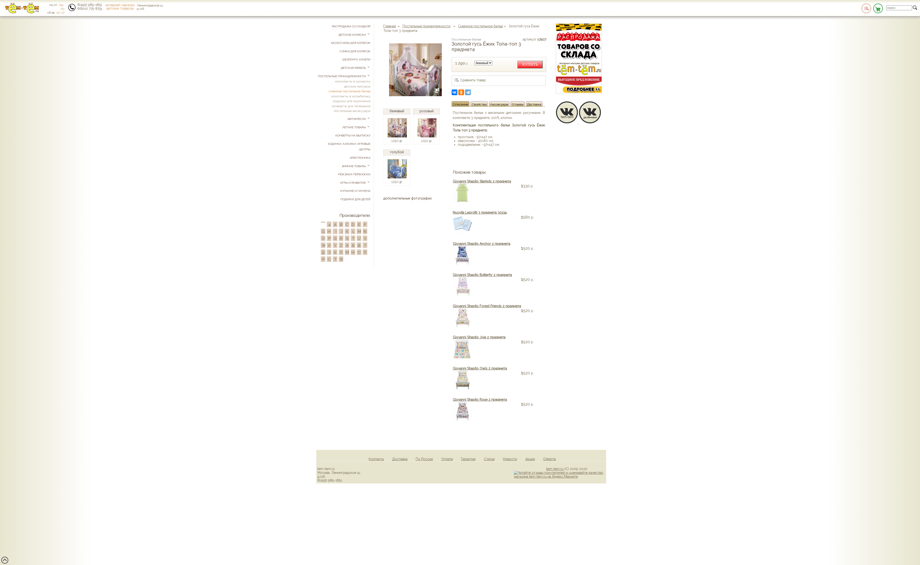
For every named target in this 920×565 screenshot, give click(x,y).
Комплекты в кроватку (352, 81)
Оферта (549, 459)
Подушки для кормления (351, 101)
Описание (460, 104)
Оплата (447, 459)
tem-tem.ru (555, 469)
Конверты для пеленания (351, 106)
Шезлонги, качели (356, 59)
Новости (510, 459)
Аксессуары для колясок (350, 43)
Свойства (479, 104)
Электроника (360, 157)
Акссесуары (499, 104)
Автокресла (357, 119)
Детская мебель (354, 68)
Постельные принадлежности (426, 26)
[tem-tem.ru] (22, 12)
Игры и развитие (353, 182)
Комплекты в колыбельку (350, 96)
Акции (530, 459)
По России (424, 459)
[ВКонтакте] (454, 92)
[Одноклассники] (461, 92)
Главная (389, 26)
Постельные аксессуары (352, 111)
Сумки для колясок (355, 51)
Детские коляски (353, 34)
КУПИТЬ (530, 64)
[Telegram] (468, 92)
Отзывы (517, 104)
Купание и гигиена (355, 191)
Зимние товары (354, 166)
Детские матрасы (357, 86)
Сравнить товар (473, 80)
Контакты (376, 459)
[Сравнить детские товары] (866, 8)
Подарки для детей (355, 199)
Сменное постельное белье (480, 26)
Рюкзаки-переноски (354, 174)
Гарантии (468, 459)
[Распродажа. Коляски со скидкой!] (579, 92)
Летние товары (354, 127)
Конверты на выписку (352, 135)
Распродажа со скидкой (351, 26)
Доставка (534, 104)
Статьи (489, 459)
